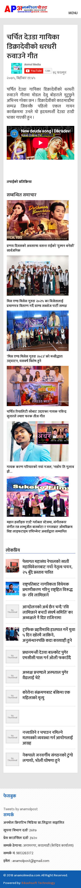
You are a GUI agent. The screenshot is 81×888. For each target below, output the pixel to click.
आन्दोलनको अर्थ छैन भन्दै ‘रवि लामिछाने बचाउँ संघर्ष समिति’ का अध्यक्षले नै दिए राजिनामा (47, 612)
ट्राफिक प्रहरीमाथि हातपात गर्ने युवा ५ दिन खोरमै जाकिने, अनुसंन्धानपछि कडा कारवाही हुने (48, 635)
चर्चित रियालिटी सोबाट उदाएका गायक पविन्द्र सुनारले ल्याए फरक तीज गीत (36, 414)
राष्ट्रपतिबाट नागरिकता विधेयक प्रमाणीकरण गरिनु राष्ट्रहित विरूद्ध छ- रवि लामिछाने (47, 590)
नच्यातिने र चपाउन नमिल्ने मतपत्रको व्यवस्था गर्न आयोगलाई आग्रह (47, 738)
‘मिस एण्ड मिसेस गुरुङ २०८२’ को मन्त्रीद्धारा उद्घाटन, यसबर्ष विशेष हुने (35, 358)
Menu (73, 13)
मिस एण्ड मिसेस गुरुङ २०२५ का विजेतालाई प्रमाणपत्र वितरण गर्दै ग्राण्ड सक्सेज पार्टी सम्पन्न (37, 303)
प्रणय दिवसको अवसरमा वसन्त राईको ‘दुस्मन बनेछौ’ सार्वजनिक (40, 248)
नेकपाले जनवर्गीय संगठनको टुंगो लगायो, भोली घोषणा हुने (47, 758)
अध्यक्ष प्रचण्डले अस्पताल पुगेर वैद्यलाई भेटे (45, 675)
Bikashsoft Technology (38, 883)
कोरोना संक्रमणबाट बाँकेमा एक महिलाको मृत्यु (46, 695)
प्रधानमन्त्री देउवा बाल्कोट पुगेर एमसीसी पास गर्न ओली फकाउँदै (46, 655)
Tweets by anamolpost (20, 809)
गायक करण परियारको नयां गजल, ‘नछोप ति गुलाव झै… (40, 469)
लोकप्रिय (13, 550)
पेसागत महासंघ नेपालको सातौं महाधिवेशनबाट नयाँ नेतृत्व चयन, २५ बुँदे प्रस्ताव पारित (47, 567)
